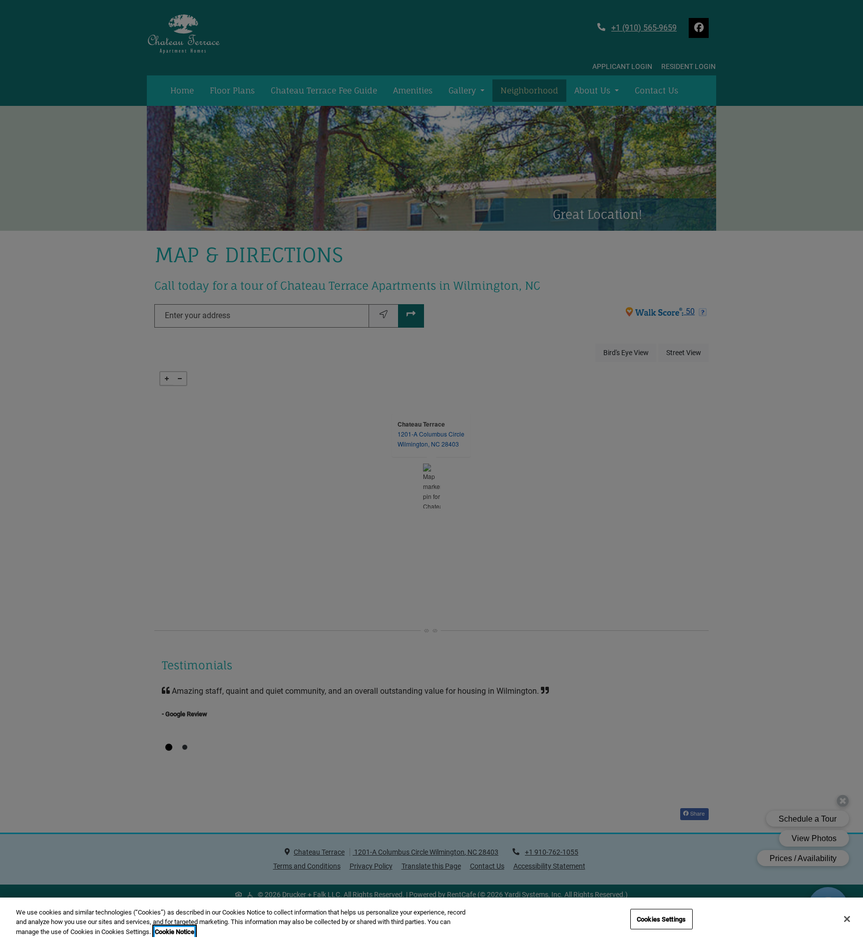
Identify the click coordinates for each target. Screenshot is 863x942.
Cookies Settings (661, 919)
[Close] (847, 919)
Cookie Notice (174, 932)
